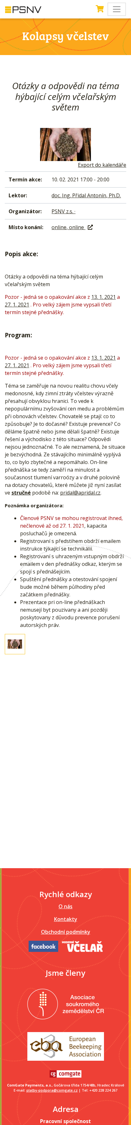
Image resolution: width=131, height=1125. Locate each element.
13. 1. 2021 (103, 296)
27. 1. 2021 (17, 304)
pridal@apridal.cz (80, 492)
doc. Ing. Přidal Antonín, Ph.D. (86, 195)
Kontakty (65, 919)
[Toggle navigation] (116, 9)
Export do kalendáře (102, 164)
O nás (65, 906)
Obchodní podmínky (65, 931)
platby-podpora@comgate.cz (52, 1090)
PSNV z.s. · (63, 211)
